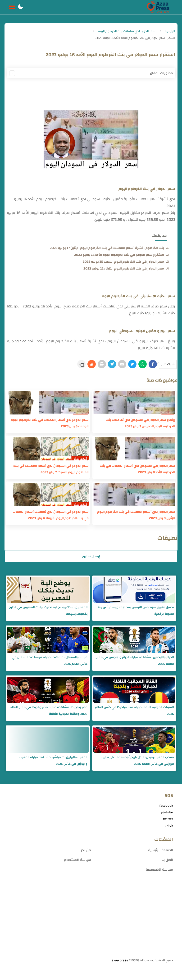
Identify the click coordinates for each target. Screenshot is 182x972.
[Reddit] (91, 364)
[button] (20, 7)
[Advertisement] (91, 920)
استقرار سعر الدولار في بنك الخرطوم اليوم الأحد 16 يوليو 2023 (119, 255)
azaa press (120, 960)
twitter (168, 819)
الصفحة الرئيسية (160, 850)
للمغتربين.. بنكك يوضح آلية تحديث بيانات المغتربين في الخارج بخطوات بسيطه (48, 610)
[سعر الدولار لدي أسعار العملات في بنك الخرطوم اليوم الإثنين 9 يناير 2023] (134, 494)
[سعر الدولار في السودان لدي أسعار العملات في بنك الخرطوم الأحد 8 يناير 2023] (134, 448)
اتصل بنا (167, 860)
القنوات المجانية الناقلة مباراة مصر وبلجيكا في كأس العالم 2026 (134, 710)
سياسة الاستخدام (77, 860)
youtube (167, 812)
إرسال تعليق (91, 556)
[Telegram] (112, 364)
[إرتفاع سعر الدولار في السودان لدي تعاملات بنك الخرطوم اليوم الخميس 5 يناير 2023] (134, 402)
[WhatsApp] (142, 364)
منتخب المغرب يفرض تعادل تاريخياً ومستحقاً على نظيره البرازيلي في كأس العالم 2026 (137, 760)
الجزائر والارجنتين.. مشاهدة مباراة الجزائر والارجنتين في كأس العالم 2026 (135, 660)
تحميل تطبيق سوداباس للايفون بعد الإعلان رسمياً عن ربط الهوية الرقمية (136, 610)
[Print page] (102, 364)
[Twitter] (132, 364)
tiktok (168, 826)
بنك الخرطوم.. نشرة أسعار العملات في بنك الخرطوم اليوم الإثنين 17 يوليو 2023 (107, 248)
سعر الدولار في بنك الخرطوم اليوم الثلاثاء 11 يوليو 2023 (123, 269)
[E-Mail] (122, 364)
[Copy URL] (81, 364)
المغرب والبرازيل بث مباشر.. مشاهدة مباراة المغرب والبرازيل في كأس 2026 (53, 760)
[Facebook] (153, 364)
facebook (166, 806)
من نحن (85, 850)
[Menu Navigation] (12, 7)
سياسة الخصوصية (159, 869)
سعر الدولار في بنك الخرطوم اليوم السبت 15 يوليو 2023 (123, 262)
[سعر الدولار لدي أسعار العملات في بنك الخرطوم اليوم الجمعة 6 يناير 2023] (48, 402)
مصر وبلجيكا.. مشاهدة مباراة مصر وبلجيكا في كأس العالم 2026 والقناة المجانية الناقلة (48, 710)
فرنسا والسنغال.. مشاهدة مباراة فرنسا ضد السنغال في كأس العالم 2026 (49, 660)
